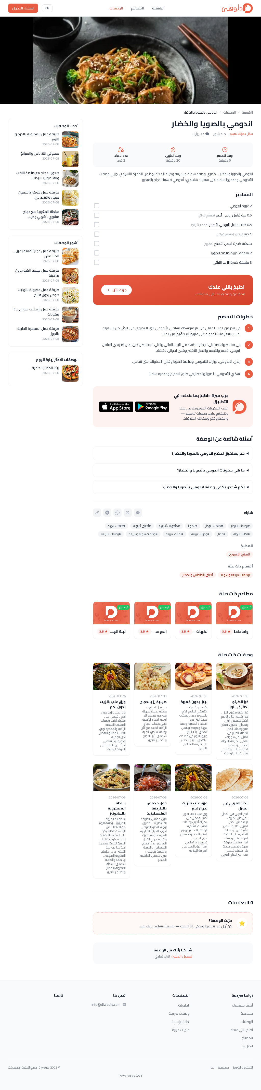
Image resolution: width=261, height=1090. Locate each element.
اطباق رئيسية (181, 1021)
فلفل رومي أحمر (228, 215)
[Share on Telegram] (107, 512)
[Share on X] (128, 512)
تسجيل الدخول (23, 8)
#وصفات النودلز (240, 526)
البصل (239, 234)
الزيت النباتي (221, 262)
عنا (212, 1067)
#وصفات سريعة (111, 534)
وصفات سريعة (179, 1013)
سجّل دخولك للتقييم (241, 134)
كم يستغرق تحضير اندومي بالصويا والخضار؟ (208, 453)
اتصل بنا (247, 1046)
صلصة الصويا (220, 253)
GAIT (139, 1076)
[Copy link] (97, 512)
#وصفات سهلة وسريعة (143, 534)
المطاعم (137, 8)
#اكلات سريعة (174, 534)
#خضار (221, 534)
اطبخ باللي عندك (241, 1029)
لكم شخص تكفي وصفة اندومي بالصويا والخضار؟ (203, 487)
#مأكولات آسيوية (169, 526)
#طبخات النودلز (214, 526)
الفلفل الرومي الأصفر (224, 224)
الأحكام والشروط (243, 1067)
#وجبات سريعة (200, 534)
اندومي (235, 205)
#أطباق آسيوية (142, 526)
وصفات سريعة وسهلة (235, 575)
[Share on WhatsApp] (117, 512)
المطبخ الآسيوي (239, 554)
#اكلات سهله (241, 534)
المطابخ (247, 1038)
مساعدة (247, 1013)
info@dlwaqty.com (106, 1004)
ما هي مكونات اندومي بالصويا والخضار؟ (211, 470)
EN (47, 8)
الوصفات (116, 8)
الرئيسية (158, 8)
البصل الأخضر (223, 243)
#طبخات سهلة (116, 526)
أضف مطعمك (242, 1005)
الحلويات (184, 1005)
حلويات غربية (181, 1029)
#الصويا (192, 526)
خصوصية (223, 1067)
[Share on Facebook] (138, 512)
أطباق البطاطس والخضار (197, 575)
